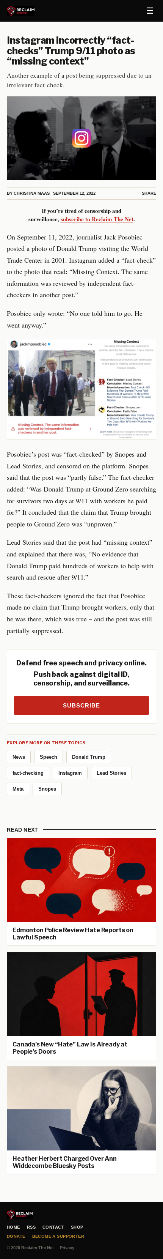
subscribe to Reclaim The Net (97, 219)
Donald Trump (88, 757)
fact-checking (28, 773)
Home (13, 1227)
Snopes (47, 789)
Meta (18, 789)
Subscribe (81, 705)
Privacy (67, 1247)
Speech (48, 757)
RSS (31, 1227)
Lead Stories (111, 773)
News (19, 757)
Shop (77, 1227)
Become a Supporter (58, 1236)
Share (149, 193)
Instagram (70, 773)
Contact (53, 1227)
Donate (16, 1236)
